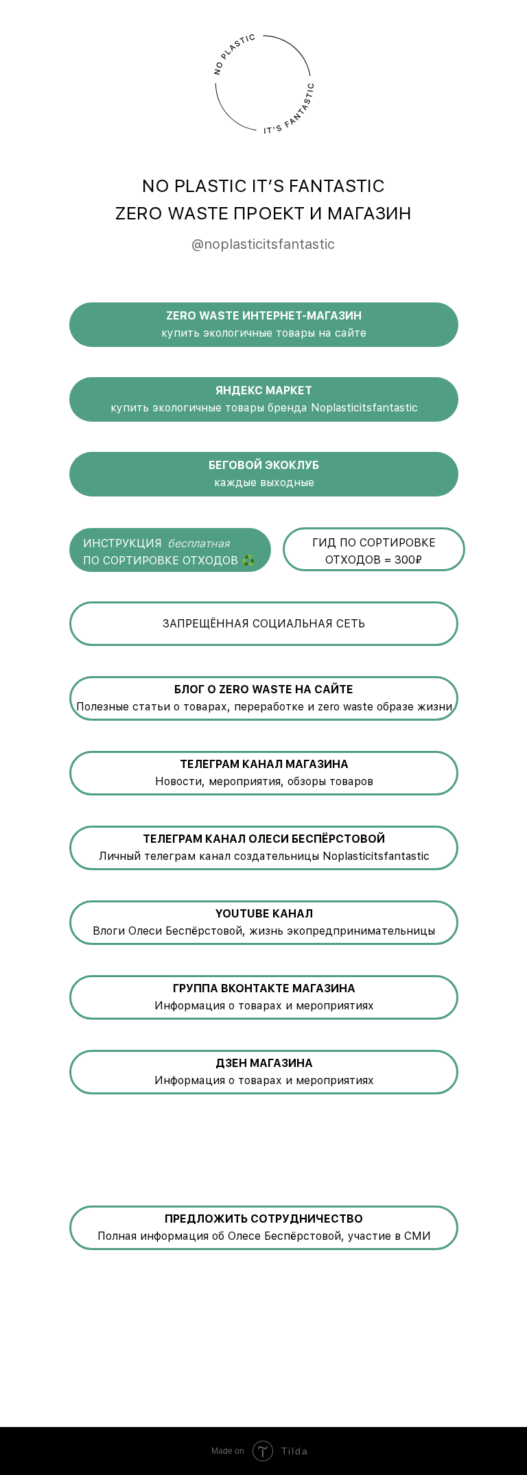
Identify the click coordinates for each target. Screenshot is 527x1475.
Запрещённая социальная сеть (264, 623)
